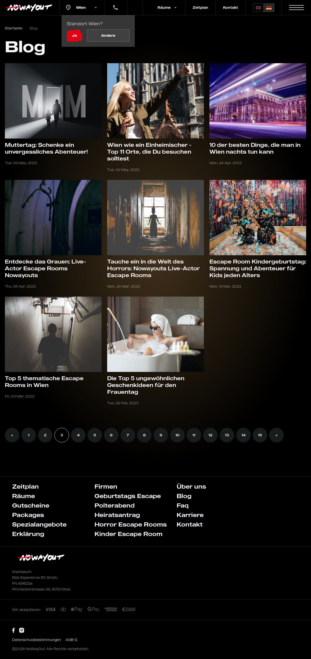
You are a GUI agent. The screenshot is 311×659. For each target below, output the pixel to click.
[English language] (258, 8)
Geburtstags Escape (128, 496)
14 (244, 435)
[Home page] (30, 7)
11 (193, 435)
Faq (183, 505)
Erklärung (28, 533)
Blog (184, 496)
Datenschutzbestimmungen (37, 640)
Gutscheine (30, 505)
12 (210, 435)
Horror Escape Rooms (131, 524)
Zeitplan (200, 7)
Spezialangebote (39, 524)
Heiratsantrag (117, 514)
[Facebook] (13, 630)
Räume (23, 496)
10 (177, 435)
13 (227, 435)
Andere (108, 35)
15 (260, 435)
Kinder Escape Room (129, 533)
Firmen (106, 486)
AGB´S (71, 640)
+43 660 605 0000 (115, 4)
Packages (28, 514)
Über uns (191, 486)
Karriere (190, 514)
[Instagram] (22, 630)
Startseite (13, 28)
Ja (74, 35)
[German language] (269, 8)
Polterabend (115, 505)
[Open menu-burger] (296, 7)
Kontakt (230, 7)
